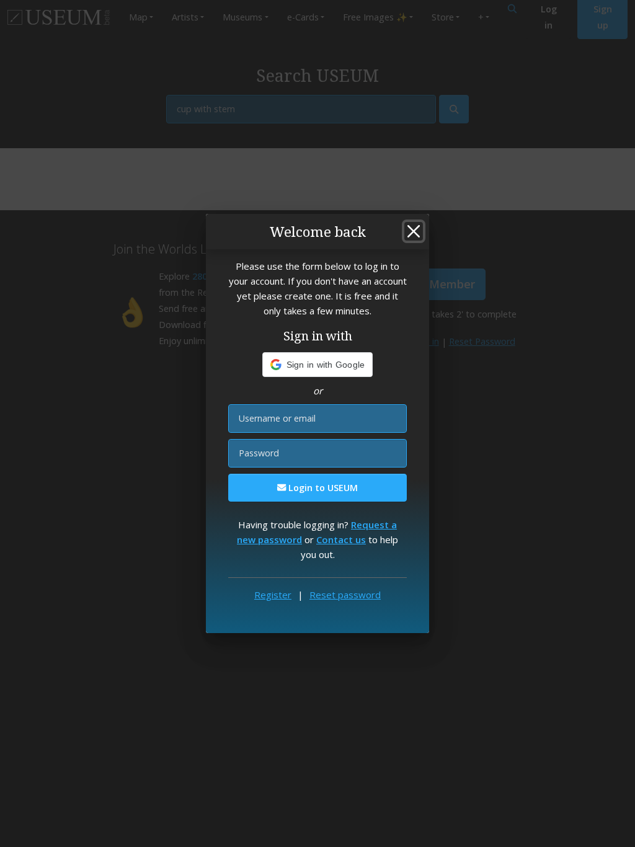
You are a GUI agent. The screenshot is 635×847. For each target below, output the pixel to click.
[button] (317, 364)
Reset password (345, 594)
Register (272, 594)
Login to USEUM (322, 488)
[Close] (413, 231)
